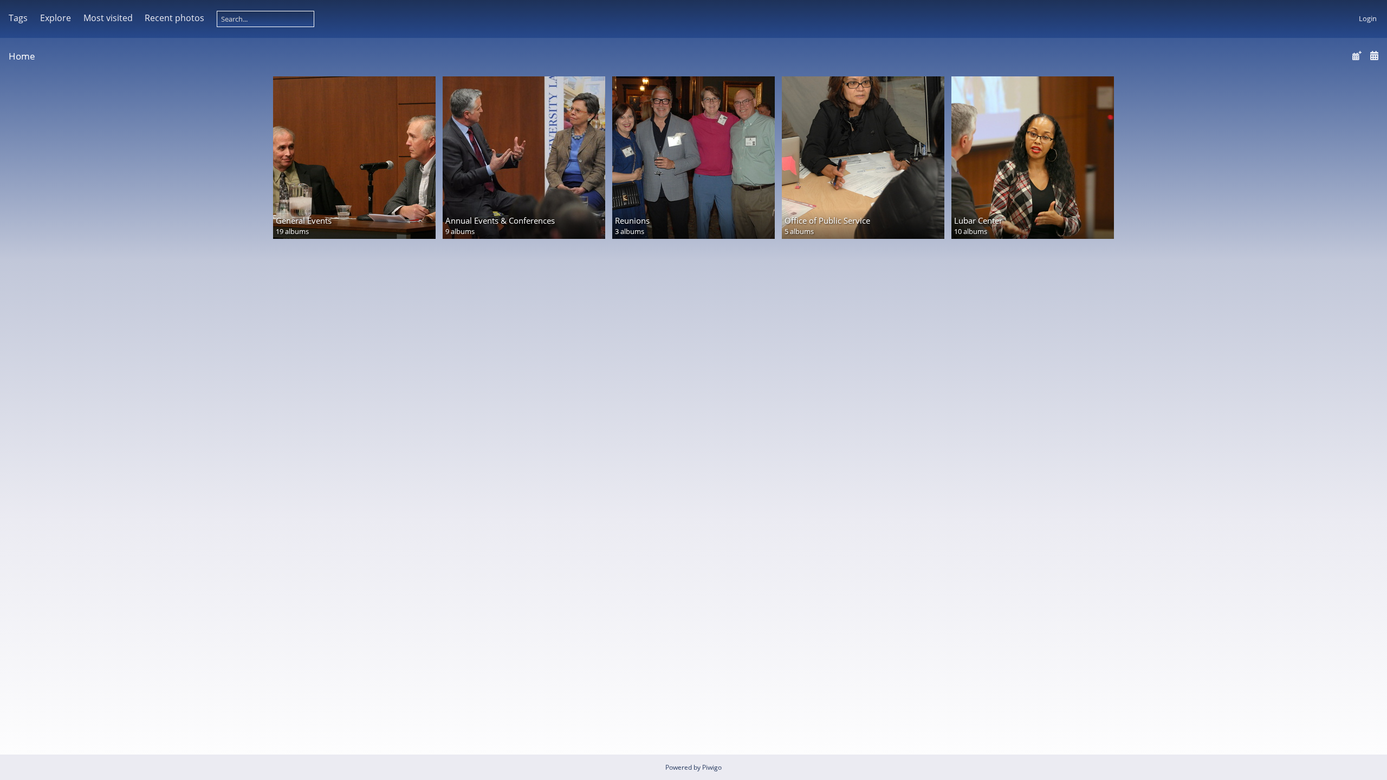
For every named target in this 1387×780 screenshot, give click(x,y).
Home (22, 56)
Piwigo (712, 767)
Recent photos (174, 18)
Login (1368, 18)
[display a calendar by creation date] (1373, 55)
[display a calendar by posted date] (1356, 55)
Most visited (108, 18)
